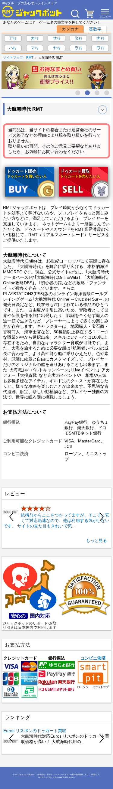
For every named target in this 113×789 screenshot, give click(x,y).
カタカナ (70, 29)
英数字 (95, 29)
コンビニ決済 (93, 658)
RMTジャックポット (46, 777)
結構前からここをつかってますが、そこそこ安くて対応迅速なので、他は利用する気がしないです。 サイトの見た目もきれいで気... (56, 520)
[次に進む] (103, 75)
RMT (29, 57)
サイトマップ (13, 57)
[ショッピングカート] (89, 16)
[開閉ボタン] (102, 109)
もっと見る (96, 540)
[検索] (75, 13)
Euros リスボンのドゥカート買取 (34, 730)
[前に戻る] (10, 75)
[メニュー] (105, 13)
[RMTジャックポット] (32, 11)
